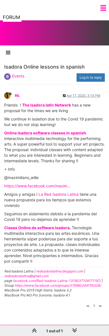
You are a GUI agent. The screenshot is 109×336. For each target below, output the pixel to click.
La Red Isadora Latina (59, 194)
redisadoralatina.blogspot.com (59, 271)
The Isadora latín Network (46, 105)
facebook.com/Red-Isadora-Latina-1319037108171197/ (57, 281)
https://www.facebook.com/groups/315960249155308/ (58, 285)
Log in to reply (91, 77)
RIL (17, 95)
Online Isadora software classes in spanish (45, 132)
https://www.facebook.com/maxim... (37, 185)
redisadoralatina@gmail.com (26, 276)
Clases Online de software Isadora (37, 227)
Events (18, 76)
